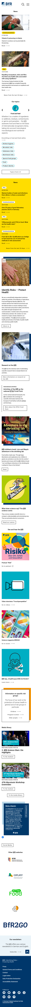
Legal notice (6, 975)
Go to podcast (6, 566)
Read (3, 46)
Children (13, 711)
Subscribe (13, 952)
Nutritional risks (8, 154)
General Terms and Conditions (12, 969)
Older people (13, 718)
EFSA (12, 391)
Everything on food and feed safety (14, 138)
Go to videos (6, 605)
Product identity (8, 166)
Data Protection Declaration (11, 978)
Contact (5, 972)
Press (4, 966)
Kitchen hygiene (8, 143)
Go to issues (6, 643)
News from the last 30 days (13, 95)
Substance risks (8, 151)
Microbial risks (8, 147)
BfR (11, 83)
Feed (4, 162)
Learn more (6, 682)
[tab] (15, 110)
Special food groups (9, 158)
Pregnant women (13, 714)
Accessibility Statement (10, 981)
